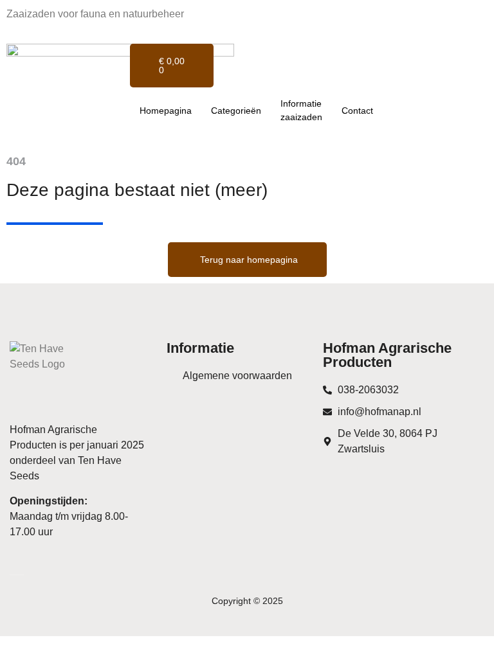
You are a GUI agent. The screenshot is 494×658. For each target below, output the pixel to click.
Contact (357, 110)
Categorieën (236, 110)
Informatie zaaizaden (301, 110)
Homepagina (166, 110)
